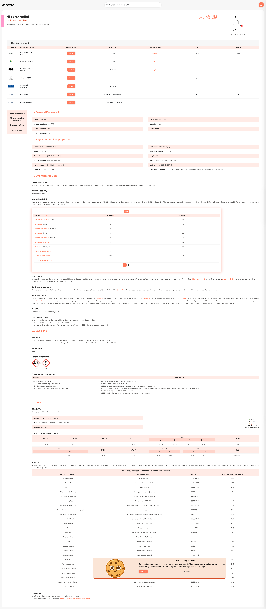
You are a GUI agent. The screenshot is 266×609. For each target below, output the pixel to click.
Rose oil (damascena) (42, 219)
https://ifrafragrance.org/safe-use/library (75, 598)
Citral (54, 301)
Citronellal (121, 290)
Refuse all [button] (187, 571)
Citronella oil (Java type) (42, 255)
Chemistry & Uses (17, 125)
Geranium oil (39, 224)
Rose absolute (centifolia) (43, 251)
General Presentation (17, 114)
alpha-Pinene (226, 301)
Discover (71, 53)
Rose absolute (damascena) (44, 260)
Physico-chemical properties (17, 119)
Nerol (47, 301)
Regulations (17, 130)
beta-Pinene (238, 301)
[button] (143, 571)
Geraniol (39, 301)
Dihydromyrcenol (198, 279)
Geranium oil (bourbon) (42, 242)
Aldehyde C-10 (227, 279)
